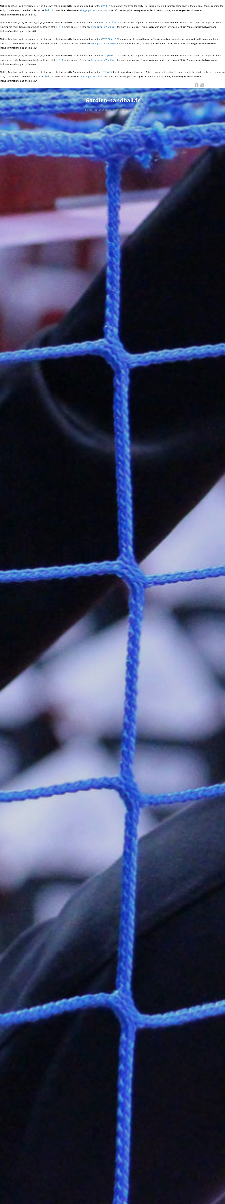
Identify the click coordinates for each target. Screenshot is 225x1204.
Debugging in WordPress (91, 10)
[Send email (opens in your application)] (201, 85)
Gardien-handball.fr (112, 100)
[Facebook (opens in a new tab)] (196, 85)
